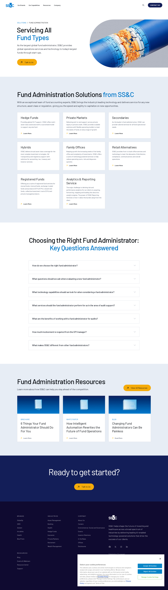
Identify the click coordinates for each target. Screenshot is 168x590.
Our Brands (21, 5)
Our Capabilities (34, 5)
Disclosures (82, 546)
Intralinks (20, 531)
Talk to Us (29, 62)
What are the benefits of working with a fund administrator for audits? (65, 318)
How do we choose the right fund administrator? (55, 265)
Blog (18, 557)
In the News (82, 539)
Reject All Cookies (150, 571)
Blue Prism (20, 539)
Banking (50, 524)
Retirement (51, 543)
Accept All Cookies (149, 566)
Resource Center (23, 565)
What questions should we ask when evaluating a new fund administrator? (66, 278)
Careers (81, 524)
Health (19, 535)
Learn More (27, 133)
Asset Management (54, 520)
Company (57, 5)
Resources (47, 5)
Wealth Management (55, 546)
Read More (118, 438)
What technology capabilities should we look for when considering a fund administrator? (73, 292)
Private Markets (53, 539)
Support (20, 569)
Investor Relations (84, 535)
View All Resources (139, 388)
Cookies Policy (103, 577)
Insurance (51, 535)
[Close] (160, 558)
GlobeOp (20, 520)
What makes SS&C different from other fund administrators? (60, 345)
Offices (80, 543)
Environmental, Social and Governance (91, 528)
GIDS (18, 524)
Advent (19, 528)
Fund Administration (38, 23)
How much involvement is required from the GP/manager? (59, 332)
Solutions (21, 23)
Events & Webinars (23, 561)
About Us (81, 520)
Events (80, 531)
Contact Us (155, 5)
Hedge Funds (52, 531)
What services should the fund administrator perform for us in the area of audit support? (73, 305)
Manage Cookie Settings (150, 577)
